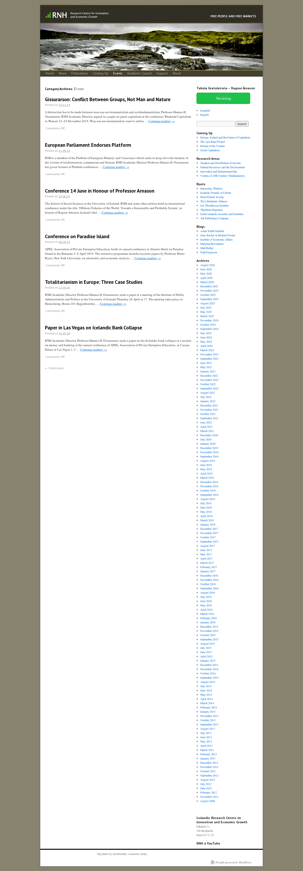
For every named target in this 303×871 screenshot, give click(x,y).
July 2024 (205, 333)
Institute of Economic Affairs (216, 239)
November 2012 (209, 767)
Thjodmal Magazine (211, 209)
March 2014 (207, 703)
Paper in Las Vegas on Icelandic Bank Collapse (93, 327)
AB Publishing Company (214, 218)
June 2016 (206, 601)
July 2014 (205, 686)
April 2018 (206, 516)
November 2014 (209, 669)
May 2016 (206, 605)
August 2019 (207, 460)
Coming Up (100, 73)
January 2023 (207, 371)
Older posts (54, 368)
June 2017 (206, 550)
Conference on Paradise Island (77, 236)
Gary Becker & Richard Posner (217, 235)
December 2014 (209, 665)
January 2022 (207, 401)
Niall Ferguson (208, 252)
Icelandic (205, 110)
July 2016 (205, 597)
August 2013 (207, 728)
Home (49, 73)
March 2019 (207, 477)
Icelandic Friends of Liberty (215, 192)
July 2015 (205, 648)
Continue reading (161, 121)
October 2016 (208, 584)
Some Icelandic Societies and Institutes (222, 214)
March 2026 (207, 282)
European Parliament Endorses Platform (88, 145)
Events (117, 73)
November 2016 (209, 580)
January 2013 (207, 758)
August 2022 (207, 392)
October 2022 (208, 384)
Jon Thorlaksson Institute (214, 205)
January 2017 (207, 571)
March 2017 (207, 563)
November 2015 (209, 631)
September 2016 (209, 588)
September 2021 (209, 418)
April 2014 (206, 699)
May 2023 (206, 367)
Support (162, 73)
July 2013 (205, 733)
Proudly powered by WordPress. (233, 862)
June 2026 (206, 269)
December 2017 (209, 528)
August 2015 (207, 643)
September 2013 (209, 724)
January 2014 (207, 711)
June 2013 (206, 737)
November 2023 (209, 354)
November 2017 (209, 533)
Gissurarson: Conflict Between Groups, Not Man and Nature (107, 99)
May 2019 (206, 469)
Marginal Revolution (211, 244)
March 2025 (207, 316)
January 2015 (207, 660)
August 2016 (207, 592)
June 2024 (206, 337)
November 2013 (209, 716)
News (63, 73)
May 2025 (206, 312)
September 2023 (209, 358)
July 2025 (205, 307)
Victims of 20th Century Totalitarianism (222, 175)
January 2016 (207, 622)
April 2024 (206, 346)
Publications (79, 73)
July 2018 (205, 503)
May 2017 (206, 554)
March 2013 (207, 750)
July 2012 (205, 784)
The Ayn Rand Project (212, 141)
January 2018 (207, 524)
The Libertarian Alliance (213, 201)
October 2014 (208, 673)
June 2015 (206, 652)
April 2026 (206, 278)
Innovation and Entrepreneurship (218, 171)
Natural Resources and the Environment (222, 167)
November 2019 (209, 452)
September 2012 (209, 775)
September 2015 (209, 639)
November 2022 (209, 380)
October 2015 (208, 635)
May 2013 (206, 741)
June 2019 (206, 465)
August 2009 (207, 801)
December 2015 (209, 626)
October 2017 (208, 537)
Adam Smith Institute (212, 231)
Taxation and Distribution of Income (220, 163)
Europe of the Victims (212, 146)
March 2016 (207, 614)
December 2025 (209, 286)
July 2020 (205, 439)
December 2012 (209, 762)
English (204, 114)
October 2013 (208, 720)
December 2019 (209, 448)
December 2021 (209, 405)
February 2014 (208, 707)
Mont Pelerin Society (212, 197)
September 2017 (209, 541)
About (177, 73)
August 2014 (207, 682)
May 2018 (206, 511)
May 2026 (206, 273)
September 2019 (209, 456)
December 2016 (209, 575)
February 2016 (208, 618)
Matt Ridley (207, 248)
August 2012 (207, 779)
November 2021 (209, 409)
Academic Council (139, 73)
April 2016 (206, 609)
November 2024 (209, 320)
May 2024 (206, 341)
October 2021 (208, 414)
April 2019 (206, 473)
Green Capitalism (210, 150)
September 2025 (209, 299)
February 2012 (208, 792)
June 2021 (206, 422)
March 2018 (207, 520)
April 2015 (206, 656)
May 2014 (206, 694)
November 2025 (209, 290)
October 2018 (208, 490)
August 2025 (207, 303)
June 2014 (206, 690)
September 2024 (209, 329)
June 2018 (206, 507)
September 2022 (209, 388)
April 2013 (206, 745)
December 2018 (209, 482)
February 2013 (208, 754)
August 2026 (207, 265)
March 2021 (207, 431)
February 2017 (208, 567)
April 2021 (206, 426)
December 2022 (209, 375)
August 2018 (207, 499)
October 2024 (208, 324)
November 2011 (209, 796)
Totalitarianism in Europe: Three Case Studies (93, 282)
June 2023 (206, 363)
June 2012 (206, 788)
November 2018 (209, 486)
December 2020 (209, 435)
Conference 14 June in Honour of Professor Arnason (99, 191)
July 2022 (205, 397)
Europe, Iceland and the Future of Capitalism (225, 137)
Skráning (223, 98)
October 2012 (208, 771)
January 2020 (207, 443)
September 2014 (209, 677)
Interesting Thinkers (211, 188)
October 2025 (208, 295)
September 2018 (209, 494)
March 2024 (207, 350)
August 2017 (207, 546)
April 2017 (206, 558)
